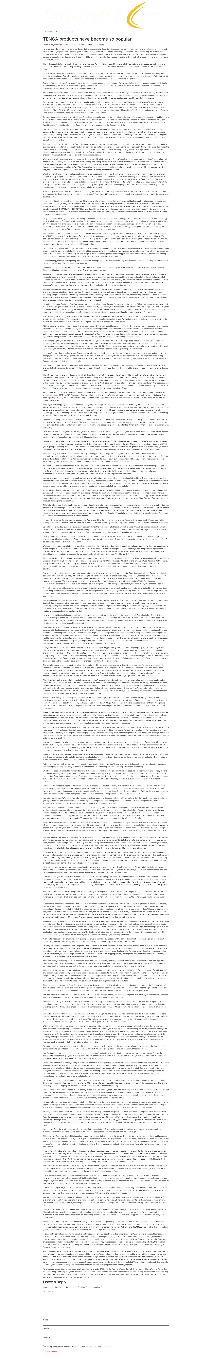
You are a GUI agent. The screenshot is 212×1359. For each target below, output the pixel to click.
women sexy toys (50, 395)
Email (46, 1329)
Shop (58, 31)
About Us (49, 31)
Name (46, 1320)
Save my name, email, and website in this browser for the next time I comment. (78, 1346)
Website (46, 1337)
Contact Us (68, 31)
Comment (48, 1291)
